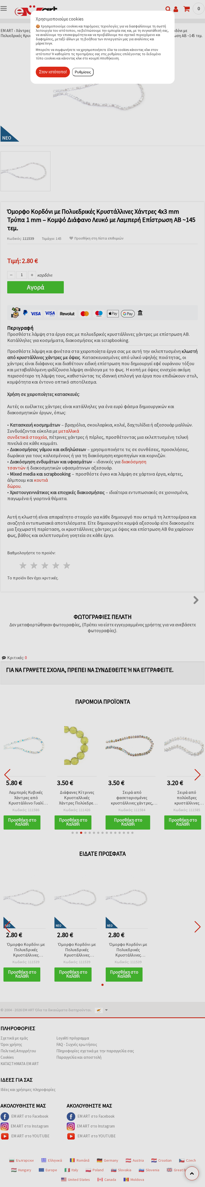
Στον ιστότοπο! (53, 72)
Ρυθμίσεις (83, 72)
